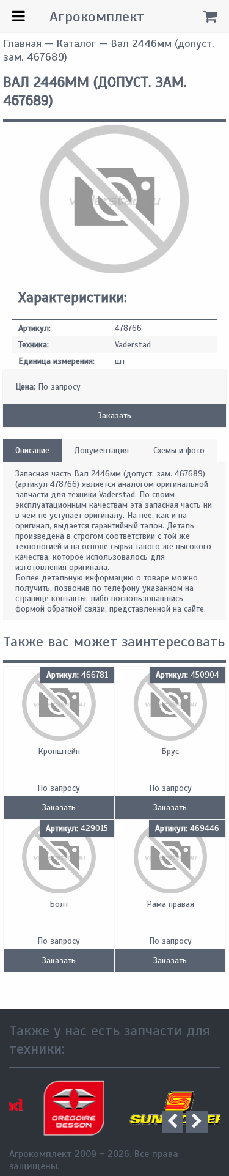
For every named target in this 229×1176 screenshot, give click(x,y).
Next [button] (197, 1122)
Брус (170, 751)
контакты (68, 598)
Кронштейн (59, 751)
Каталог (76, 43)
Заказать (114, 415)
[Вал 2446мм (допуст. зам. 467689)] (114, 270)
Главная (22, 43)
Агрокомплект (96, 16)
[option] (62, 1108)
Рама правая (170, 904)
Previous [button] (172, 1122)
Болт (58, 904)
